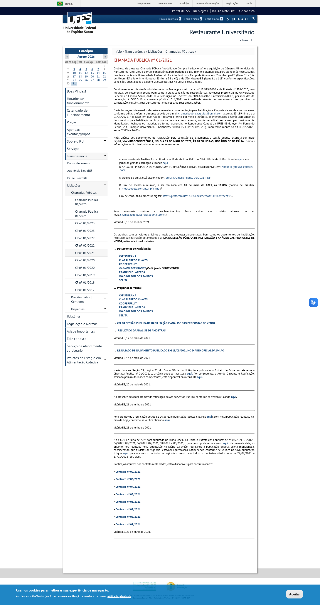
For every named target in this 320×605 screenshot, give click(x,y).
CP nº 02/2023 (85, 223)
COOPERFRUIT (128, 264)
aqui (239, 159)
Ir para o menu (193, 18)
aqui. (190, 373)
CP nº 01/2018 (85, 282)
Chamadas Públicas (179, 51)
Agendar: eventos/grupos (78, 131)
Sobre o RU (75, 141)
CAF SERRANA (127, 256)
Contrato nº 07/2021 (128, 509)
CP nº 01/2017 (85, 290)
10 (74, 73)
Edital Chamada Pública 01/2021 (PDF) (189, 178)
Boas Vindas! (76, 91)
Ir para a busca (213, 18)
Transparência (135, 51)
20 (92, 76)
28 (98, 80)
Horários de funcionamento (78, 100)
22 (104, 76)
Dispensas (77, 309)
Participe (184, 3)
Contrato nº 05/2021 (128, 494)
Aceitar (294, 594)
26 (86, 80)
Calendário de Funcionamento (78, 112)
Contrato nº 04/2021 (128, 487)
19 (86, 76)
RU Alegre (201, 11)
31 (74, 83)
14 (98, 73)
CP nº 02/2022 (85, 245)
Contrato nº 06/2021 (128, 502)
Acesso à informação (207, 3)
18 (80, 76)
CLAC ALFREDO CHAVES (133, 260)
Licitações (155, 51)
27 (92, 80)
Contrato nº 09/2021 (128, 524)
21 (98, 76)
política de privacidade (119, 596)
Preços (71, 122)
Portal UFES (181, 11)
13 (92, 73)
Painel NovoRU (77, 178)
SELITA (123, 280)
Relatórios (74, 316)
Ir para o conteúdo (170, 18)
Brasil (68, 3)
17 (74, 76)
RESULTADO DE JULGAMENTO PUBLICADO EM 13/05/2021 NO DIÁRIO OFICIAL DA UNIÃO (170, 350)
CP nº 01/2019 (85, 275)
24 (74, 80)
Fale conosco (246, 11)
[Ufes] (80, 21)
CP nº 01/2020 (85, 268)
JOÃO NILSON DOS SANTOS (136, 276)
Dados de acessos (79, 163)
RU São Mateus (223, 11)
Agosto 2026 (86, 57)
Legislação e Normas (82, 324)
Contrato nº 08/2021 (128, 517)
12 (86, 73)
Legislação (231, 3)
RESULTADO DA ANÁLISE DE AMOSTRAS (141, 330)
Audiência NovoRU (79, 171)
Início (118, 51)
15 (104, 73)
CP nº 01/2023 (85, 231)
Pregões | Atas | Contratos (81, 299)
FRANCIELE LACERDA (132, 272)
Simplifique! (144, 3)
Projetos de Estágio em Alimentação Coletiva (84, 360)
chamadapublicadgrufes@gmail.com (201, 113)
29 (104, 80)
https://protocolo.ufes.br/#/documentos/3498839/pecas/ (197, 196)
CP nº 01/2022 (85, 238)
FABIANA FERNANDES (132, 268)
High (233, 19)
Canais (248, 3)
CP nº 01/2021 (85, 253)
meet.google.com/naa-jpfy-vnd (142, 188)
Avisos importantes (81, 331)
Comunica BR (165, 3)
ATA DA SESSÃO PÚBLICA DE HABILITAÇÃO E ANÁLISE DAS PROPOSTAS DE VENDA (166, 323)
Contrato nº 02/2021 (128, 472)
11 (80, 73)
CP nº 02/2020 (85, 260)
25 (80, 80)
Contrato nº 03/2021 (128, 479)
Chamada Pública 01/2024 (86, 214)
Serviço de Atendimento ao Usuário (84, 348)
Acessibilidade (228, 19)
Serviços (73, 148)
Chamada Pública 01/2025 (86, 202)
